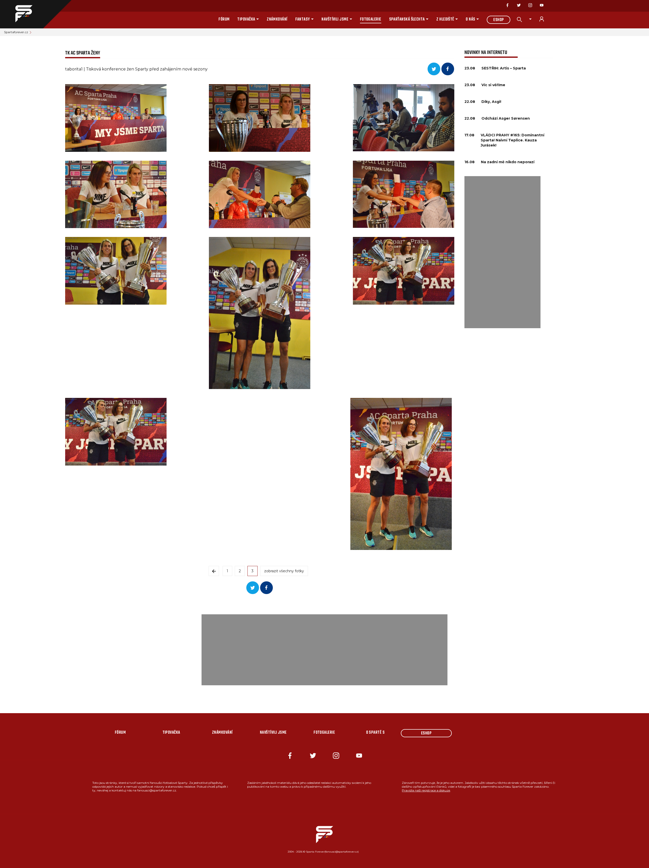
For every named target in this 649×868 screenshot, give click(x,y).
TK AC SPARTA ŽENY (82, 53)
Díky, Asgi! (491, 101)
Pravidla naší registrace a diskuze (426, 790)
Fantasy (302, 19)
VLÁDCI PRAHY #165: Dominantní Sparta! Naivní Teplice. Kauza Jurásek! (512, 140)
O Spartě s (375, 732)
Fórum (224, 19)
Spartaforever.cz (16, 32)
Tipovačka (246, 19)
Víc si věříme (493, 85)
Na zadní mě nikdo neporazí (507, 162)
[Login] (544, 19)
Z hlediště (445, 19)
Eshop (498, 20)
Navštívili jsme (334, 19)
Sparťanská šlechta (407, 19)
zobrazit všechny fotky (284, 571)
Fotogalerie (370, 19)
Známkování (277, 19)
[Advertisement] (502, 252)
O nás (470, 19)
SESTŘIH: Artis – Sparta (503, 68)
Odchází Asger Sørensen (505, 118)
